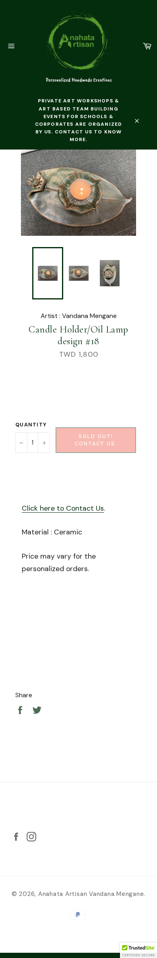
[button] (138, 950)
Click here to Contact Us (63, 508)
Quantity (31, 424)
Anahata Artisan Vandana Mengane (91, 894)
